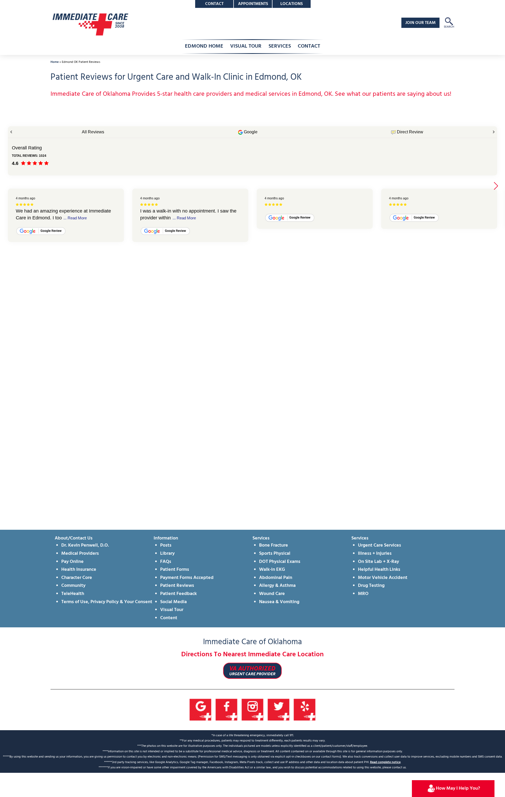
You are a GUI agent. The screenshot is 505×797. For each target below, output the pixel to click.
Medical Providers (80, 553)
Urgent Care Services (379, 545)
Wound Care (272, 594)
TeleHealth (72, 594)
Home (54, 62)
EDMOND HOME (204, 46)
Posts (165, 545)
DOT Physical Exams (279, 562)
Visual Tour (171, 610)
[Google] (200, 710)
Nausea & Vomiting (279, 602)
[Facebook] (226, 710)
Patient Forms (174, 569)
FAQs (165, 562)
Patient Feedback (178, 594)
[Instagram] (252, 710)
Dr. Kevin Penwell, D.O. (85, 545)
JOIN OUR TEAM (420, 22)
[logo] (89, 24)
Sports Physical (274, 553)
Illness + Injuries (375, 553)
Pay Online (72, 562)
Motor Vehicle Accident (382, 578)
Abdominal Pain (275, 578)
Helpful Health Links (379, 569)
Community (73, 585)
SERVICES (280, 46)
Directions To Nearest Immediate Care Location (252, 654)
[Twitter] (278, 710)
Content (168, 618)
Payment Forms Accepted (187, 578)
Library (167, 553)
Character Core (76, 578)
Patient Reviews (177, 585)
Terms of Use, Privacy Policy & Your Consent (106, 602)
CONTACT (309, 46)
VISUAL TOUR (245, 46)
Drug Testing (371, 585)
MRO (363, 594)
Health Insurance (78, 569)
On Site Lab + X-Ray (378, 562)
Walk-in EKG (272, 569)
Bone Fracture (273, 545)
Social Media (173, 602)
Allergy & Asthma (277, 585)
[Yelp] (304, 710)
